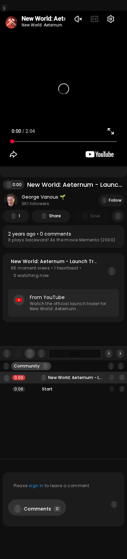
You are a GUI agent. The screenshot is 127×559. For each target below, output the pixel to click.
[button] (63, 287)
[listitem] (63, 236)
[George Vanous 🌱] (11, 200)
